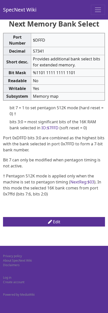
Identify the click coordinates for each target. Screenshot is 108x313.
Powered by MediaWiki (19, 294)
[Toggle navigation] (98, 10)
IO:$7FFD (50, 128)
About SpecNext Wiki (17, 260)
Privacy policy (12, 256)
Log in (7, 277)
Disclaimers (11, 265)
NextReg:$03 (82, 182)
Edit (56, 222)
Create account (13, 282)
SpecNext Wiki (19, 9)
